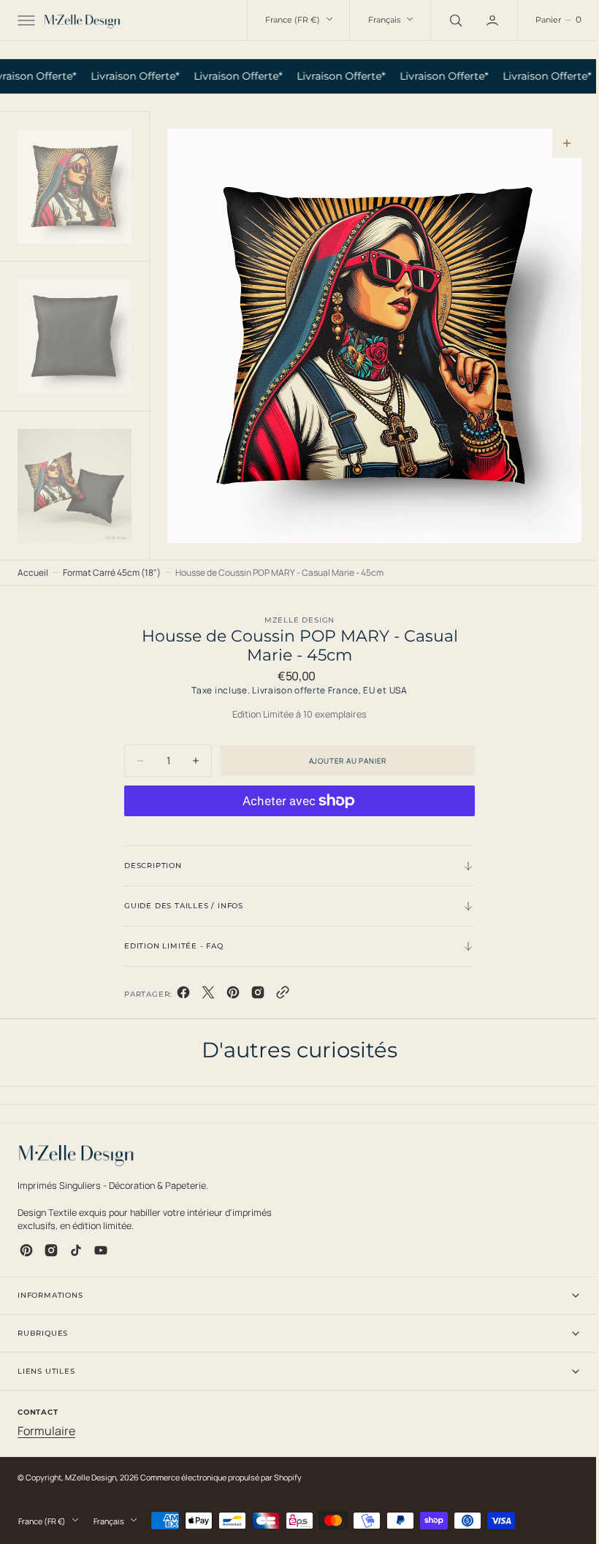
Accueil (33, 572)
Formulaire (46, 1431)
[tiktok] (76, 1250)
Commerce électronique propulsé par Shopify (221, 1477)
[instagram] (51, 1250)
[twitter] (203, 995)
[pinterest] (228, 995)
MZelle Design (90, 1477)
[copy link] (277, 995)
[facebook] (178, 995)
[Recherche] (443, 20)
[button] (25, 20)
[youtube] (101, 1250)
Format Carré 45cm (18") (112, 572)
